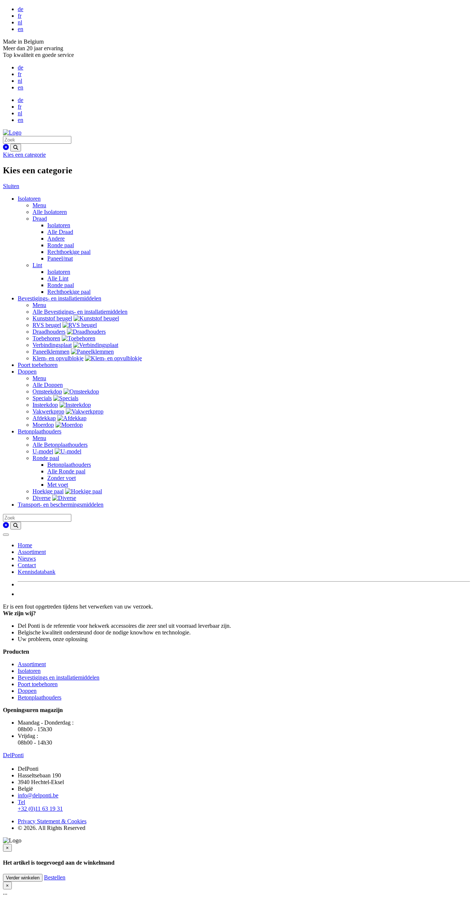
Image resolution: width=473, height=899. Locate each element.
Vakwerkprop (48, 411)
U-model (43, 451)
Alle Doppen (48, 385)
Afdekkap (44, 418)
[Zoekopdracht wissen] (6, 147)
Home (25, 545)
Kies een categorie (24, 154)
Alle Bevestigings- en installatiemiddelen (80, 312)
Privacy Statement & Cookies (52, 821)
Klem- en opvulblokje (58, 358)
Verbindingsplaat (52, 345)
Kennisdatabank (36, 572)
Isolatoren (29, 198)
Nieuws (27, 558)
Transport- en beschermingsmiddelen (60, 504)
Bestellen (54, 877)
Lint (37, 265)
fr (19, 16)
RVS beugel (47, 325)
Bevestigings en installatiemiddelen (58, 677)
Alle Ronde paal (66, 471)
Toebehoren (46, 338)
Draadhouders (49, 331)
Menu (39, 205)
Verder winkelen (23, 878)
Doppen (27, 371)
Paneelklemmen (51, 351)
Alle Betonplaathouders (60, 445)
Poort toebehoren (38, 365)
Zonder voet (61, 478)
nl (20, 22)
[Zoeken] (15, 147)
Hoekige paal (48, 491)
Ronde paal (60, 245)
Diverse (42, 498)
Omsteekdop (47, 391)
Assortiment (32, 552)
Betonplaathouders (39, 431)
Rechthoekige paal (69, 252)
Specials (42, 398)
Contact (27, 565)
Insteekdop (45, 405)
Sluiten (11, 186)
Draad (40, 218)
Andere (56, 238)
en (20, 29)
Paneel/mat (60, 258)
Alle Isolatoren (50, 212)
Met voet (57, 484)
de (20, 9)
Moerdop (43, 425)
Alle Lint (57, 278)
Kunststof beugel (52, 318)
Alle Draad (60, 232)
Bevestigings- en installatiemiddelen (59, 298)
